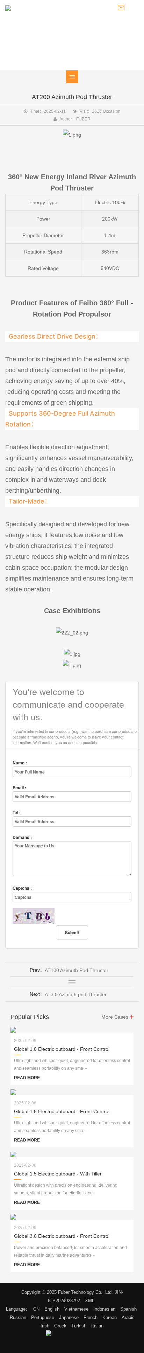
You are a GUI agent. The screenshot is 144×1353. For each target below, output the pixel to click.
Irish (45, 1325)
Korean (109, 1317)
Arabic (128, 1317)
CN (36, 1309)
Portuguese (42, 1317)
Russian (18, 1317)
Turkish (78, 1325)
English (51, 1309)
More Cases (114, 1017)
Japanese (69, 1317)
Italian (97, 1325)
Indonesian (104, 1309)
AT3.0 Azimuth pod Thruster (76, 994)
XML (89, 1300)
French (91, 1317)
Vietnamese (76, 1309)
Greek (60, 1325)
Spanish (128, 1309)
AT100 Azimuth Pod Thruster (76, 970)
